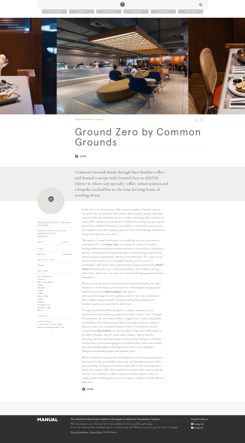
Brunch (40, 290)
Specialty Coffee (44, 307)
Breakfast (41, 287)
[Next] (201, 120)
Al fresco (41, 279)
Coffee (40, 293)
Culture (190, 11)
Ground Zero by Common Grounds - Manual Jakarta (122, 4)
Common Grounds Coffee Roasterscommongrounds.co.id (50, 325)
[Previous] (197, 120)
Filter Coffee (42, 296)
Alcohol (40, 265)
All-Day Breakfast (44, 282)
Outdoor (41, 302)
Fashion (136, 11)
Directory (163, 11)
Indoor (40, 299)
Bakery (40, 285)
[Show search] (200, 4)
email (174, 427)
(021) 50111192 (45, 321)
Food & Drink (54, 11)
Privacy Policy (95, 432)
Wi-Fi (40, 310)
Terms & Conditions (79, 432)
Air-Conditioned (44, 276)
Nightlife (108, 11)
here (150, 423)
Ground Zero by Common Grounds (54, 223)
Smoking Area (43, 304)
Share (83, 156)
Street (81, 11)
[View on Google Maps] (51, 200)
